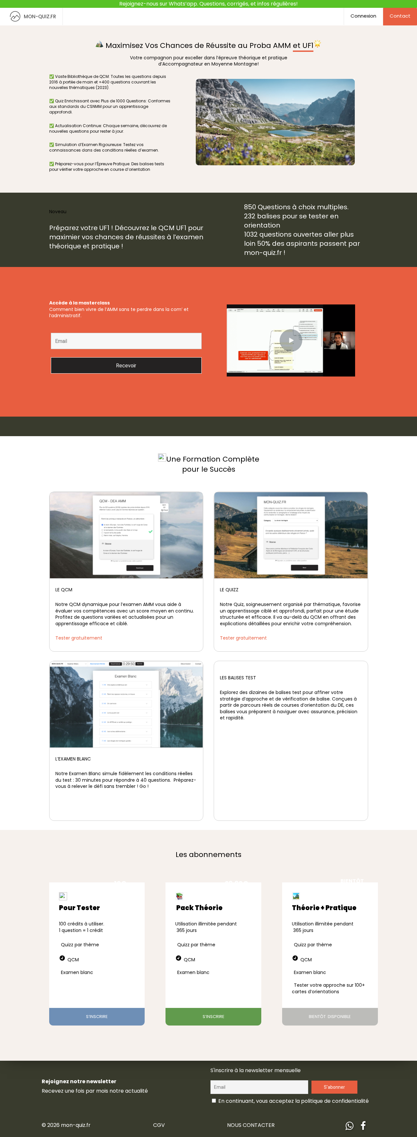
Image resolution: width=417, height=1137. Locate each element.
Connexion (363, 8)
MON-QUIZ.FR (40, 8)
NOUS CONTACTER (251, 1117)
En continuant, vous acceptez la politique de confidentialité (293, 1093)
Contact (400, 8)
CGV (159, 1117)
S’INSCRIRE (97, 1009)
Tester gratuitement (78, 630)
